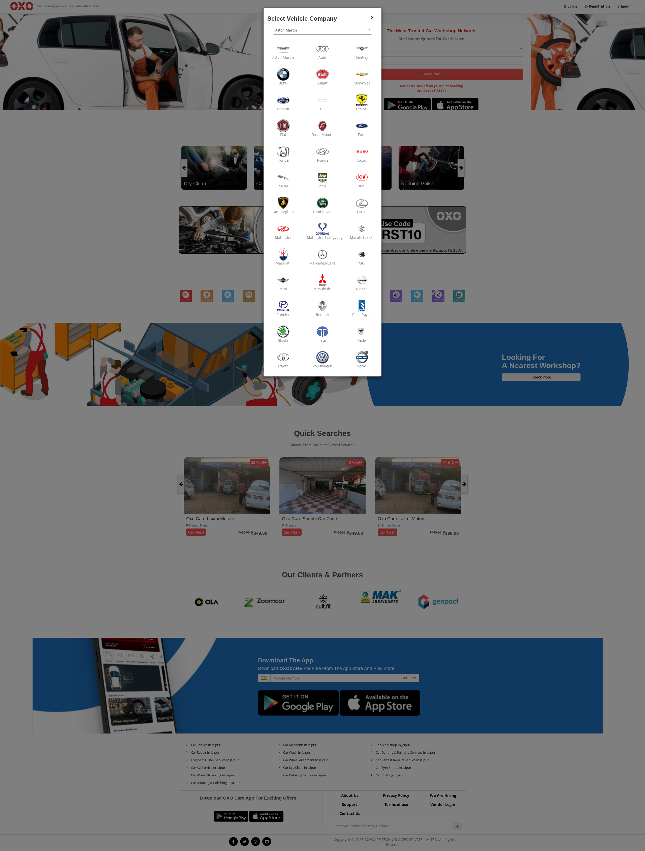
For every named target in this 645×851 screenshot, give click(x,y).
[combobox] (322, 30)
